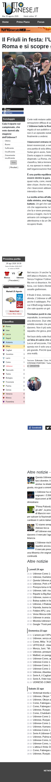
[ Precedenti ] (13, 280)
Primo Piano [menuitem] (23, 22)
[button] (13, 162)
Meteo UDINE (14, 288)
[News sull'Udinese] (20, 8)
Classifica (8, 321)
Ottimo (7, 141)
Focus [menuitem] (41, 22)
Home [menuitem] (5, 22)
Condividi (36, 428)
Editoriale (39, 360)
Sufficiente (9, 148)
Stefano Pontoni (36, 363)
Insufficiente (10, 152)
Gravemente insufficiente (10, 156)
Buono (7, 144)
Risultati (13, 167)
